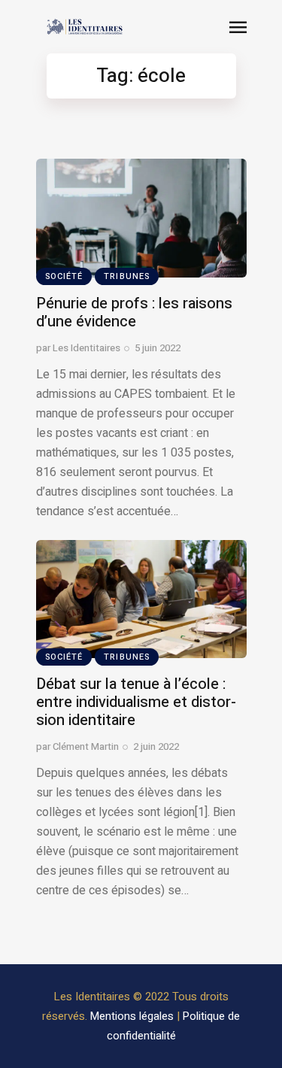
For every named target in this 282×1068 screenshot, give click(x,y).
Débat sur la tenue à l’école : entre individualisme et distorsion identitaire (136, 702)
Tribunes (127, 276)
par (78, 348)
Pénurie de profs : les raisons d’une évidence (134, 312)
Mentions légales (132, 1016)
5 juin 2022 (157, 348)
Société (64, 276)
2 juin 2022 (156, 746)
